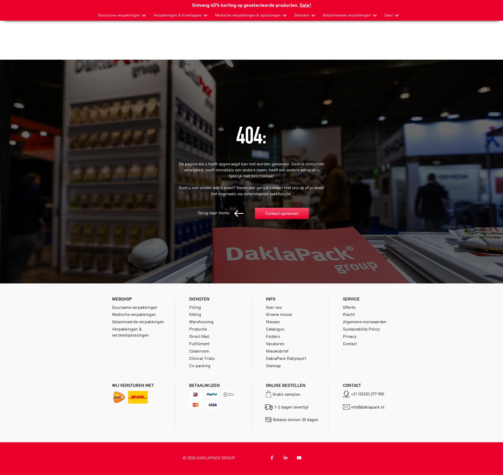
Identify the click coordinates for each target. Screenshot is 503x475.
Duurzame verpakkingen (119, 15)
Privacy (349, 336)
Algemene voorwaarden (364, 321)
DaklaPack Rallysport (286, 358)
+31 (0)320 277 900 (367, 393)
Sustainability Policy (361, 329)
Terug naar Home (214, 212)
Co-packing (199, 365)
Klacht (349, 314)
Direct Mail (199, 336)
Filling (195, 307)
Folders (273, 336)
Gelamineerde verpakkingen (347, 15)
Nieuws (273, 321)
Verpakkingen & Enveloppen (178, 15)
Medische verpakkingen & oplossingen (248, 15)
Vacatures (275, 343)
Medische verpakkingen (134, 314)
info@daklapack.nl (368, 407)
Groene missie (279, 314)
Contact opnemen (281, 213)
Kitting (195, 314)
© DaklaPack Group (209, 457)
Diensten (301, 15)
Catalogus (275, 329)
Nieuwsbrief (277, 351)
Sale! (305, 5)
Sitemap (273, 365)
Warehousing (201, 321)
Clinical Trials (202, 358)
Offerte (349, 307)
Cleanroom (199, 351)
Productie (198, 329)
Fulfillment (199, 343)
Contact (350, 343)
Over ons (274, 307)
